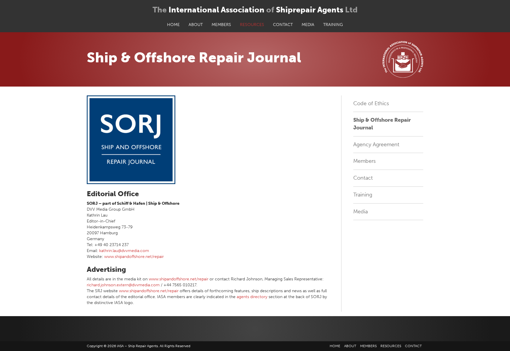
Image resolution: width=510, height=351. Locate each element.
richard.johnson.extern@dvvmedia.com (123, 284)
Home (173, 24)
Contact (283, 24)
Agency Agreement (376, 144)
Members (221, 24)
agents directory (253, 296)
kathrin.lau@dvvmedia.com (124, 250)
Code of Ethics (371, 103)
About (196, 24)
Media (308, 24)
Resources (252, 24)
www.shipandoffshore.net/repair (134, 256)
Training (333, 24)
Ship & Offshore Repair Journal (382, 124)
